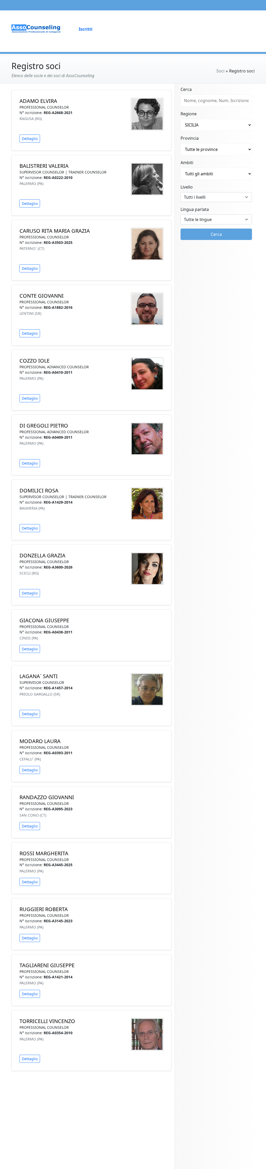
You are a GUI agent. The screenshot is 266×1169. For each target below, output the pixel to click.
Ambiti (187, 162)
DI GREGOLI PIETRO (43, 425)
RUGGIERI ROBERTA (43, 909)
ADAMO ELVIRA (38, 100)
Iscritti (85, 29)
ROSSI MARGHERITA (43, 853)
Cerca (186, 89)
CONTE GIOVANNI (41, 295)
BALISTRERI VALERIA (44, 165)
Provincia (190, 138)
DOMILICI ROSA (38, 490)
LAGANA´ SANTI (38, 676)
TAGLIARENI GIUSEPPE (47, 965)
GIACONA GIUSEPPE (44, 620)
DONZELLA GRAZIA (42, 555)
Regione (189, 114)
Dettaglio (30, 138)
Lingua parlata (195, 209)
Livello (187, 187)
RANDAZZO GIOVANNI (46, 797)
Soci (220, 71)
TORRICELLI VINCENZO (47, 1021)
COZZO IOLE (34, 360)
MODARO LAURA (40, 741)
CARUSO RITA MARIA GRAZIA (54, 230)
